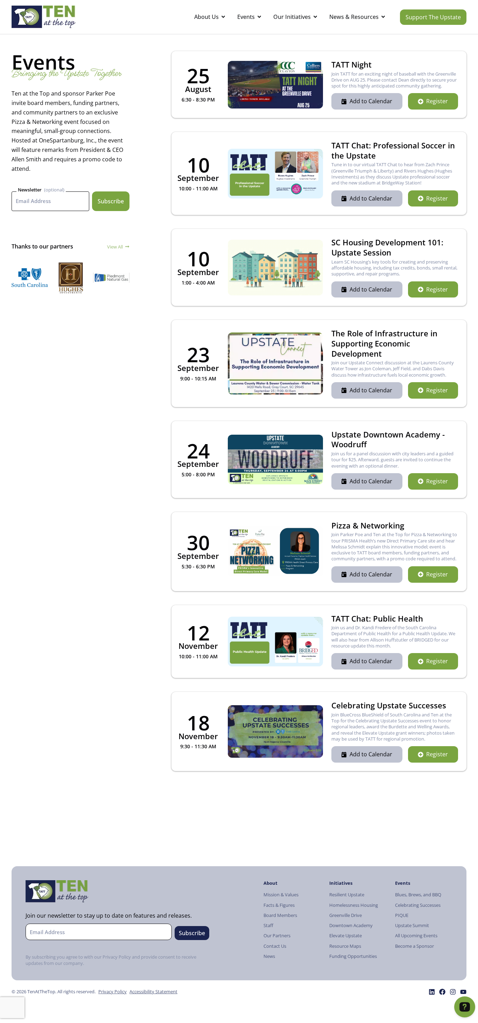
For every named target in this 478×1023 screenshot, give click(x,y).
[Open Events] (259, 17)
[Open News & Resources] (383, 17)
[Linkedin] (432, 992)
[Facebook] (442, 992)
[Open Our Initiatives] (315, 17)
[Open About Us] (223, 17)
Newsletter (30, 190)
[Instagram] (453, 992)
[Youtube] (463, 992)
